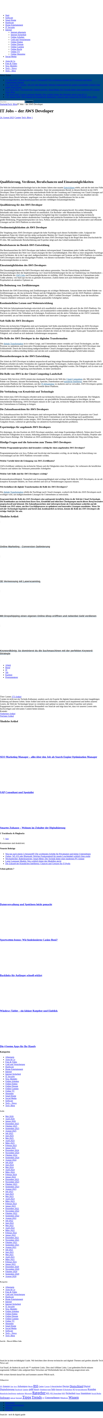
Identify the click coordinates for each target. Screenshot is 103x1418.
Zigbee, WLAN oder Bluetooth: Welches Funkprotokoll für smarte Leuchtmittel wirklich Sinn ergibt (47, 856)
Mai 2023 (9, 1196)
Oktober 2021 (11, 1242)
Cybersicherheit (56, 1386)
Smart (78, 1393)
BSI (35, 1386)
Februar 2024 (11, 1174)
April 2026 (10, 1119)
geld (31, 1389)
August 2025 (10, 1131)
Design (65, 1386)
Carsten (18, 117)
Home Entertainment (14, 25)
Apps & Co (10, 61)
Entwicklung (69, 187)
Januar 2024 (10, 1177)
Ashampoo (22, 1386)
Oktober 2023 (11, 1184)
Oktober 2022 (11, 1213)
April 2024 (10, 1170)
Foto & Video (11, 63)
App (11, 1386)
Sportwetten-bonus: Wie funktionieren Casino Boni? (29, 939)
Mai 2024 (9, 1167)
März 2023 (10, 1201)
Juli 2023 (9, 1191)
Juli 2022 (9, 1220)
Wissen (74, 1397)
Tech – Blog (10, 71)
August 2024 (10, 1160)
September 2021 (12, 1245)
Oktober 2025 (11, 1126)
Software (9, 18)
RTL (48, 1393)
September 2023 (12, 1187)
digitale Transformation (13, 344)
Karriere (8, 675)
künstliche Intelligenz (73, 381)
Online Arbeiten (17, 37)
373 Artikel (16, 697)
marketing (20, 1393)
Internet (8, 30)
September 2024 (12, 1157)
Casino (41, 1386)
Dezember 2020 (12, 1267)
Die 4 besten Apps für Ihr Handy (18, 1046)
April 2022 (10, 1228)
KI (74, 1389)
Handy (37, 1389)
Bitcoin (30, 1386)
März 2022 (10, 1230)
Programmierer (11, 677)
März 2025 (10, 1143)
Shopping (9, 1093)
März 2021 (10, 1259)
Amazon (6, 1386)
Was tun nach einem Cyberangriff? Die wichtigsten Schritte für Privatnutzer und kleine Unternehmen (48, 854)
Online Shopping (18, 54)
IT (6, 670)
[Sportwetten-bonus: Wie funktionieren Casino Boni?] (24, 934)
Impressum (10, 1403)
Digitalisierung (7, 1389)
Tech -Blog (26, 117)
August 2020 (10, 1276)
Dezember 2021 (12, 1237)
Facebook (18, 1390)
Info (53, 1389)
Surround (19, 1398)
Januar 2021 (10, 1264)
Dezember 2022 (12, 1208)
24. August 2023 (7, 117)
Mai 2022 (9, 1225)
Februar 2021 (11, 1262)
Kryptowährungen (81, 1390)
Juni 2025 (9, 1136)
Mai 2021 (9, 1254)
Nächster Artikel (7, 716)
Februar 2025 (11, 1145)
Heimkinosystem (45, 1390)
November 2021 (12, 1240)
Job (6, 672)
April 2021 (10, 1257)
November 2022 (12, 1211)
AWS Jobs (20, 275)
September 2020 (12, 1274)
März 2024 (10, 1172)
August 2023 (10, 1189)
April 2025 (10, 1140)
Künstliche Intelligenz (8, 1393)
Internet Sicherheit (18, 35)
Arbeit (8, 665)
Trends (37, 1397)
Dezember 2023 (12, 1179)
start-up (12, 1398)
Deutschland (76, 1386)
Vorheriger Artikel (7, 714)
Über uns (9, 1410)
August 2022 (10, 1218)
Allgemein (9, 1057)
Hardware (9, 22)
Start (7, 15)
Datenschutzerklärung (14, 1405)
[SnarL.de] (51, 6)
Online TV (15, 52)
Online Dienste (17, 44)
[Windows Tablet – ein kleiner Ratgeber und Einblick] (24, 1005)
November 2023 (12, 1182)
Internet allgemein (18, 32)
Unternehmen (52, 1397)
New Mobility (11, 66)
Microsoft (28, 1393)
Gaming (25, 1390)
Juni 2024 (9, 1165)
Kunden (92, 1389)
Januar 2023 (10, 1206)
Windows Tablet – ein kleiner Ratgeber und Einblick (29, 1010)
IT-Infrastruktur (47, 384)
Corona (47, 1386)
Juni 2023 (9, 1194)
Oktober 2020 (11, 1271)
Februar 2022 (11, 1233)
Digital (87, 1386)
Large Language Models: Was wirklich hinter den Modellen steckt (33, 861)
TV (43, 1398)
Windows (64, 1398)
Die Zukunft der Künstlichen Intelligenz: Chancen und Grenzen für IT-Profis (37, 863)
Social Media (10, 56)
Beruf (7, 667)
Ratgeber (39, 1393)
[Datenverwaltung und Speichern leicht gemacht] (24, 899)
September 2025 (12, 1128)
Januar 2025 (10, 1148)
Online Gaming (17, 47)
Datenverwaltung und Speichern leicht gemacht (26, 904)
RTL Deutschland (55, 1393)
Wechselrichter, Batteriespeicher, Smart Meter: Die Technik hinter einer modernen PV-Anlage (44, 859)
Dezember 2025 (12, 1123)
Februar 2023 (11, 1203)
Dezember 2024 (12, 1150)
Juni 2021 (9, 1252)
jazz (7, 838)
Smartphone (86, 1393)
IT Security (10, 27)
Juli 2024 (9, 1162)
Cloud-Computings (74, 379)
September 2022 (12, 1216)
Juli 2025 (9, 1133)
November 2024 (12, 1153)
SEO (63, 1393)
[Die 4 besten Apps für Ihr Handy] (24, 1041)
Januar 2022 (10, 1235)
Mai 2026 (9, 1116)
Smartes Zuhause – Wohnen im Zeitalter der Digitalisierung (32, 827)
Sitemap (8, 1407)
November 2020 (12, 1269)
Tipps (26, 1397)
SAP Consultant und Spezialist (17, 792)
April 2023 (10, 1199)
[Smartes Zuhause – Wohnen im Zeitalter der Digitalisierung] (24, 822)
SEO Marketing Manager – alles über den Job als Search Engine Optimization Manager (48, 756)
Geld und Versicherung (20, 39)
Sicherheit (71, 1393)
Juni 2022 (9, 1223)
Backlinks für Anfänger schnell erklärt (21, 975)
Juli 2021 (9, 1250)
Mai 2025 (9, 1138)
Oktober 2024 (11, 1155)
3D (1, 1386)
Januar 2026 (10, 1121)
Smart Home (10, 20)
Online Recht (16, 49)
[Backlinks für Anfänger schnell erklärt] (24, 970)
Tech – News (11, 68)
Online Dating (17, 42)
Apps (15, 1386)
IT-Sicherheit (67, 1390)
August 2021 (10, 1247)
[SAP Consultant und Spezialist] (24, 787)
